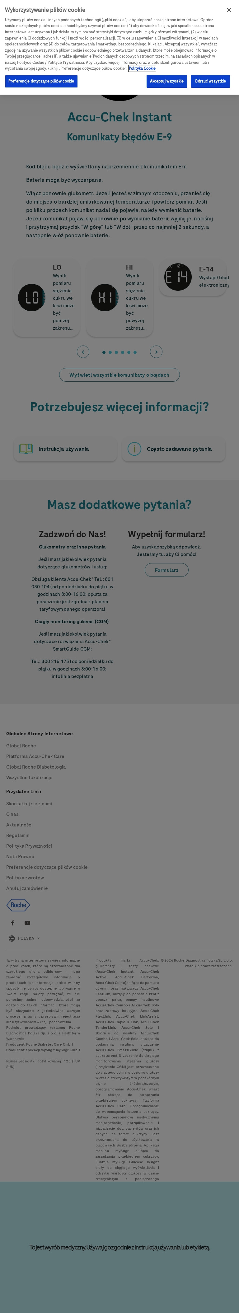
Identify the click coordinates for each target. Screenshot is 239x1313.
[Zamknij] (229, 10)
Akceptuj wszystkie (167, 81)
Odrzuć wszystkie (210, 81)
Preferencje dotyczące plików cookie (41, 81)
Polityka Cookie (142, 68)
